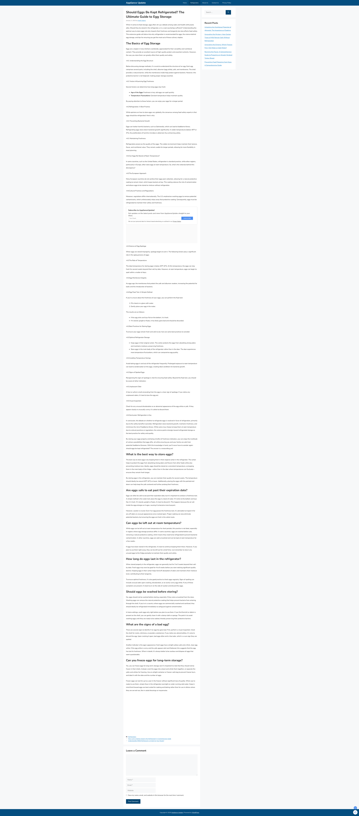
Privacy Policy (226, 3)
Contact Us (215, 3)
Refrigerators (194, 3)
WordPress (195, 812)
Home (185, 3)
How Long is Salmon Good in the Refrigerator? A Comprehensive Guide (149, 739)
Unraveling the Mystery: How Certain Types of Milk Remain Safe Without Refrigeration (218, 37)
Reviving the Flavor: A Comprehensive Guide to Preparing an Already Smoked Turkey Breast (218, 55)
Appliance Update (136, 2)
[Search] (228, 12)
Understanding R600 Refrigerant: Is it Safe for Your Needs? (146, 741)
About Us (205, 3)
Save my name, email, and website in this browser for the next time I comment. (156, 795)
